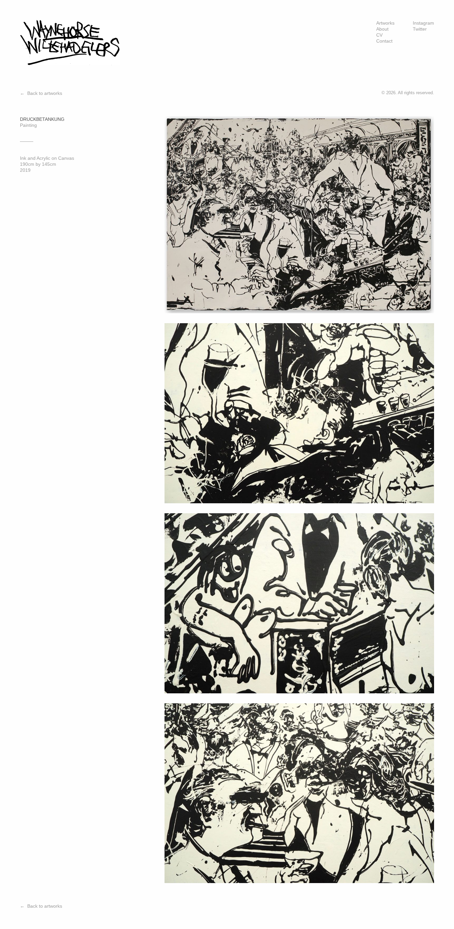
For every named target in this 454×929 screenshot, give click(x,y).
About (382, 29)
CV (379, 35)
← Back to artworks (41, 93)
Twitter (420, 29)
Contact (384, 41)
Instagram (423, 23)
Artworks (385, 23)
